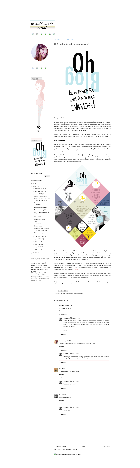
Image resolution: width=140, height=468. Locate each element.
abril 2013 (38, 249)
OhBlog (99, 122)
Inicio (83, 446)
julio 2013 (38, 241)
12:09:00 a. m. (65, 395)
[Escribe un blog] (61, 291)
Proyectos (80, 293)
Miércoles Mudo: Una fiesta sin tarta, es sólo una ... (41, 229)
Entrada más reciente (60, 446)
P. (59, 369)
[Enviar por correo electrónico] (59, 291)
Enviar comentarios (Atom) (69, 449)
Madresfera (68, 269)
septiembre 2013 (39, 236)
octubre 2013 (38, 194)
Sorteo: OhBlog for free (40, 196)
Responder (61, 311)
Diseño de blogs (64, 293)
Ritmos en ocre (38, 226)
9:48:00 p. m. (76, 381)
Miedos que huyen (39, 233)
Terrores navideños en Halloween (40, 203)
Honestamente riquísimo (40, 210)
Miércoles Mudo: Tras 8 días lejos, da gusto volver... (42, 199)
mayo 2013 (38, 247)
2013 (34, 186)
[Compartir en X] (63, 291)
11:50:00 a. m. (68, 305)
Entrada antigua (106, 446)
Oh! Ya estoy (37, 216)
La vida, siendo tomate (40, 207)
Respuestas (63, 314)
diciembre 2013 (39, 188)
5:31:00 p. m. (71, 341)
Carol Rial (67, 318)
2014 (34, 183)
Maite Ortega (63, 341)
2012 (34, 253)
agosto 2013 (38, 239)
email (34, 271)
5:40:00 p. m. (76, 353)
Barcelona (65, 284)
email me (38, 280)
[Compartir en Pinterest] (67, 291)
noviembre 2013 (39, 191)
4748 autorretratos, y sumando (40, 222)
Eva (60, 395)
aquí (63, 282)
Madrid (71, 293)
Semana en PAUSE (39, 219)
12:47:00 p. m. (76, 318)
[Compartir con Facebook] (65, 291)
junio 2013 (38, 244)
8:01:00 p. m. (64, 369)
